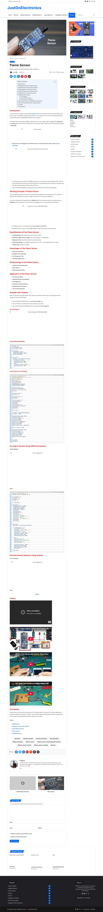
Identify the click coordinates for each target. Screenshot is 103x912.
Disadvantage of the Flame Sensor (28, 91)
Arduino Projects (25, 15)
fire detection (55, 738)
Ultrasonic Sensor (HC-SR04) (20, 726)
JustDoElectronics (32, 909)
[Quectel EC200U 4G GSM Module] (81, 71)
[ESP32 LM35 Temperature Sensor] (73, 96)
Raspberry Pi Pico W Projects (78, 156)
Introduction (21, 84)
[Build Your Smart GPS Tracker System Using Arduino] (73, 117)
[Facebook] (83, 894)
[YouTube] (84, 894)
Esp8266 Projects (37, 15)
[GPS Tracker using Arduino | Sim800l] (89, 71)
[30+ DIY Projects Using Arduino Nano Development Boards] (81, 101)
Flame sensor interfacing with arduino (49, 742)
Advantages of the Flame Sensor (28, 89)
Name (11, 822)
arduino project (28, 738)
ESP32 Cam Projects (76, 154)
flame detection (18, 742)
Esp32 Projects (48, 15)
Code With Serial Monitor (26, 98)
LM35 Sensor (16, 724)
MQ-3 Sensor (16, 731)
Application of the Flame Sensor (27, 93)
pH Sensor (12, 866)
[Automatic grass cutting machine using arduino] (73, 76)
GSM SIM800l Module (58, 867)
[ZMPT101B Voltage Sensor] (81, 96)
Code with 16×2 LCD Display (27, 99)
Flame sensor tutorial (25, 745)
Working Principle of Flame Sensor (28, 85)
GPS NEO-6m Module (36, 867)
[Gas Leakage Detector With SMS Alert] (81, 117)
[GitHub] (86, 894)
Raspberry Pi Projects (61, 15)
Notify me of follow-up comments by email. (21, 833)
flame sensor (32, 113)
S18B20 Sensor (17, 733)
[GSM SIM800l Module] (62, 859)
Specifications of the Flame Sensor (28, 87)
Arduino (18, 738)
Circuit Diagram (24, 96)
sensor (54, 745)
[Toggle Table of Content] (54, 81)
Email (11, 828)
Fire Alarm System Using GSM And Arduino (30, 101)
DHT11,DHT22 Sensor (18, 728)
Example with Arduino (24, 95)
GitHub (37, 594)
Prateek (14, 72)
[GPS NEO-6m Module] (40, 860)
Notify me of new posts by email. (19, 836)
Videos (21, 104)
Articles (16, 15)
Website (40, 828)
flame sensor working (41, 745)
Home (9, 15)
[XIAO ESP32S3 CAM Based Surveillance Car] (81, 76)
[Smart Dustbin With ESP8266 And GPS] (89, 91)
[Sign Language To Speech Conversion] (73, 123)
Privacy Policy (86, 909)
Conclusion (22, 106)
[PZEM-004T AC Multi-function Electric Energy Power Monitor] (73, 71)
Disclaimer (92, 909)
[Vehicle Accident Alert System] (89, 117)
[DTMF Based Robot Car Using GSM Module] (89, 101)
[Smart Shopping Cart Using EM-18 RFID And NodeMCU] (81, 91)
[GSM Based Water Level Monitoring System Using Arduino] (73, 101)
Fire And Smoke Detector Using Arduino (29, 103)
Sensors (72, 15)
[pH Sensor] (19, 859)
